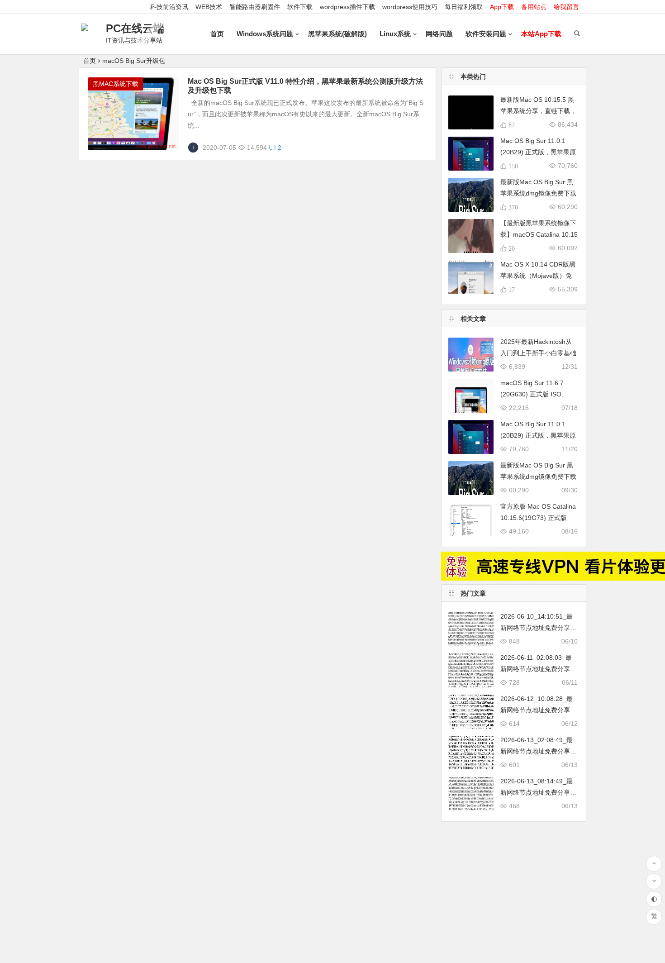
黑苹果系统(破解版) (337, 34)
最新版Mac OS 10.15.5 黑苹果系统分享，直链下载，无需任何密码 (538, 111)
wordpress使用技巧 (409, 6)
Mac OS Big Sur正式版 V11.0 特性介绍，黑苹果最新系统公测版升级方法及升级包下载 (305, 85)
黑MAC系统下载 (115, 83)
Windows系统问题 (265, 34)
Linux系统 (395, 34)
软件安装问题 (486, 34)
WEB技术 (208, 6)
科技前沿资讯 (169, 6)
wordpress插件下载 (347, 6)
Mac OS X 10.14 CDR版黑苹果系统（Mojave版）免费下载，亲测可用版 (537, 276)
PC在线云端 (135, 28)
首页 (217, 34)
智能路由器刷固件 (254, 6)
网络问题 (439, 34)
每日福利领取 (464, 6)
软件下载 (300, 6)
